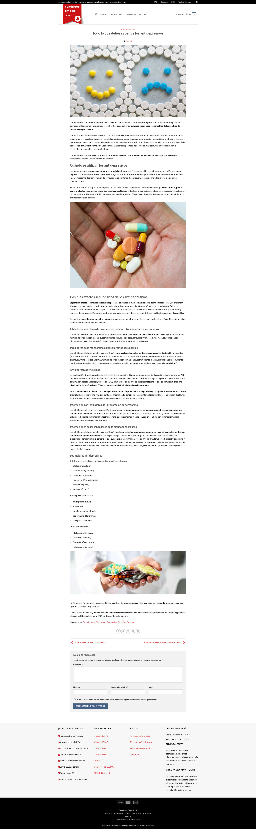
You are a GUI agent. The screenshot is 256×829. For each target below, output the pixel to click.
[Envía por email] (128, 631)
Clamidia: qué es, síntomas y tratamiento (163, 642)
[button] (186, 14)
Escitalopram (89, 622)
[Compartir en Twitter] (123, 631)
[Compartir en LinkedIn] (138, 631)
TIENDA (102, 14)
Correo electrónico (119, 687)
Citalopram (101, 622)
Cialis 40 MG (100, 754)
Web (151, 687)
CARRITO (142, 14)
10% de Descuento (102, 773)
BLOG (173, 2)
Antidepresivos (128, 29)
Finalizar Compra (184, 2)
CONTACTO (131, 14)
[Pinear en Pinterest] (133, 631)
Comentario (78, 664)
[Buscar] (96, 14)
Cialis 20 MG (100, 748)
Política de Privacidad (140, 748)
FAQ (155, 2)
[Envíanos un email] (196, 2)
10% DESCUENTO (116, 14)
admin (129, 41)
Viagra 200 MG (101, 742)
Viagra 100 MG (101, 736)
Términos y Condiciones (141, 742)
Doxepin (131, 622)
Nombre (77, 687)
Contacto (164, 2)
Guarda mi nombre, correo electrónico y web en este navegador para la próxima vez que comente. (117, 699)
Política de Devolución (140, 736)
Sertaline (122, 622)
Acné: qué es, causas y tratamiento (90, 642)
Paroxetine (112, 622)
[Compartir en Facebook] (118, 631)
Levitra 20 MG (100, 760)
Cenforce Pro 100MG (104, 766)
